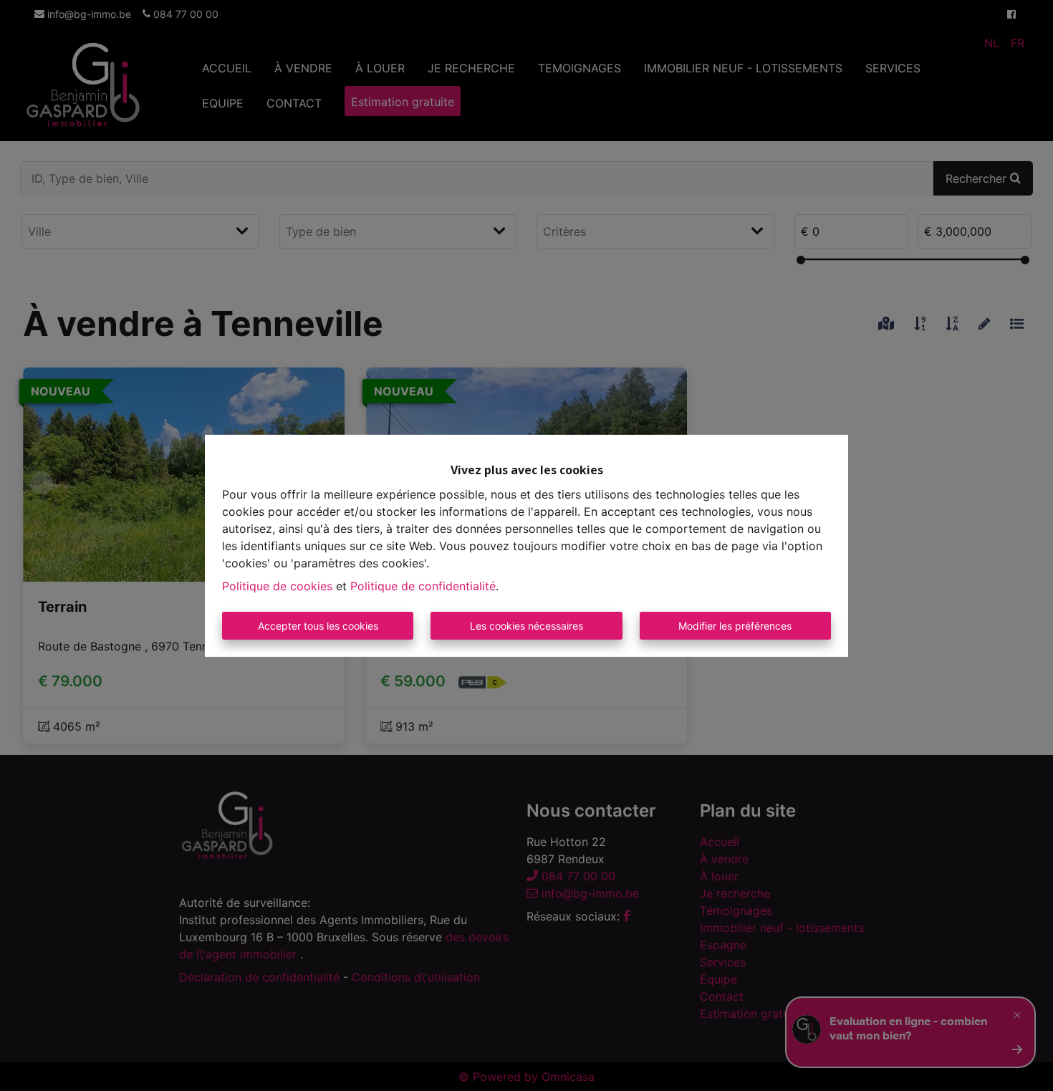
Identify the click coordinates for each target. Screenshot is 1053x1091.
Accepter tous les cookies (318, 626)
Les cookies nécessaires (526, 626)
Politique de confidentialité (423, 586)
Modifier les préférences (735, 626)
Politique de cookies (277, 586)
